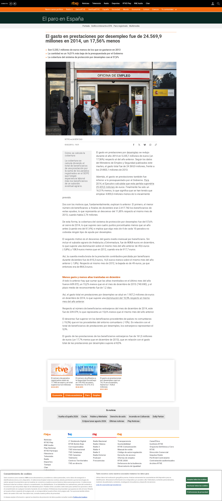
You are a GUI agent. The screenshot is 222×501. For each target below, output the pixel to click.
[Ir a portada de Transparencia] (147, 435)
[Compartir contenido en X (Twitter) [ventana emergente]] (139, 144)
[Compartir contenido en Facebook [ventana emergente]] (133, 144)
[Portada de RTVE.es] (75, 4)
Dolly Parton (158, 416)
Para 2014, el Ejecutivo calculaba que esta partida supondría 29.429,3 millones (125, 183)
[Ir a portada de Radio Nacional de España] (104, 435)
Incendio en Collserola (139, 416)
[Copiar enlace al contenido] (156, 144)
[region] (111, 485)
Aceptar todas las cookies (197, 479)
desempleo (133, 152)
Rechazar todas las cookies (197, 486)
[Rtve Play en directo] (11, 3)
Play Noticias (134, 421)
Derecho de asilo (118, 416)
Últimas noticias (116, 421)
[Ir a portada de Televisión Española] (79, 435)
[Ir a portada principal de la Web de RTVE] (55, 434)
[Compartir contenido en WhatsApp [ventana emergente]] (150, 144)
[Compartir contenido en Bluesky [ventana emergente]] (145, 144)
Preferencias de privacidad (197, 492)
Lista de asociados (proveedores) (108, 485)
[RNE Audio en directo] (15, 3)
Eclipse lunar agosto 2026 (94, 421)
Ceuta (84, 416)
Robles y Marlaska (98, 416)
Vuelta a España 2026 (68, 416)
